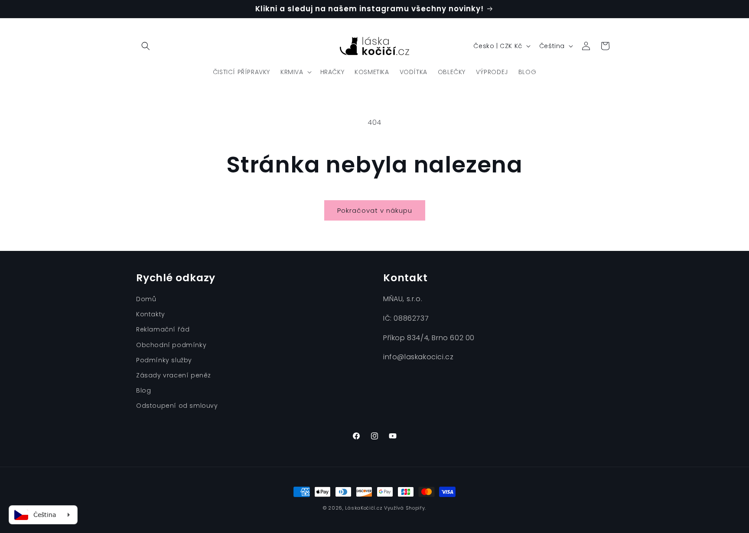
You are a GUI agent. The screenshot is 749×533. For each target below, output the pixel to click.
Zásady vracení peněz (173, 375)
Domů (146, 299)
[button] (145, 45)
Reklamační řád (162, 329)
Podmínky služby (164, 360)
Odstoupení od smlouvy (177, 405)
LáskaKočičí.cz (363, 507)
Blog (143, 390)
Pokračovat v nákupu (374, 210)
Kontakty (150, 314)
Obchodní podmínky (171, 345)
